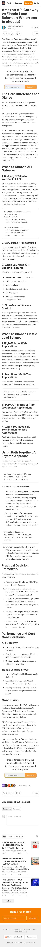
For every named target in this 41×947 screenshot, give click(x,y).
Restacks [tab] (16, 809)
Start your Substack (14, 937)
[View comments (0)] (11, 34)
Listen (36, 28)
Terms (35, 929)
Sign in (36, 3)
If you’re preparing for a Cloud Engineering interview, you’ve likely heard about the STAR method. (15, 868)
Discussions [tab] (18, 836)
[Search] (37, 836)
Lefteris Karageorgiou (15, 26)
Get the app (31, 937)
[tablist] (11, 809)
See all (6, 901)
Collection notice (20, 931)
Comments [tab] (7, 809)
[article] (20, 848)
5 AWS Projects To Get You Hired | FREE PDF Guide (14, 843)
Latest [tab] (10, 836)
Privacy (28, 929)
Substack (9, 942)
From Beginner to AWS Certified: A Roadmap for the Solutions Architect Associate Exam (15, 882)
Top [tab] (4, 836)
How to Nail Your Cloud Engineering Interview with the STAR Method (14, 861)
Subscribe (28, 3)
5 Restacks (26, 786)
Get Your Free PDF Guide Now (13, 848)
